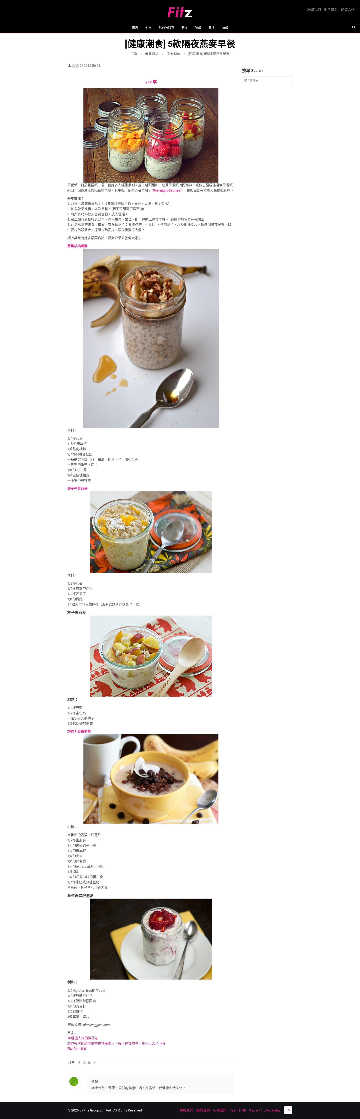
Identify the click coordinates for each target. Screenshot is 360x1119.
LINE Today (271, 1110)
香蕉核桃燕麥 (77, 246)
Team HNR (238, 1110)
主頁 (133, 54)
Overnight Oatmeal (167, 190)
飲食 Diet (173, 54)
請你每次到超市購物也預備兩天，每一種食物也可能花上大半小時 (116, 1043)
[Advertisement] (267, 146)
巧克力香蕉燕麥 (79, 732)
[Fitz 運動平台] (180, 11)
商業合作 (348, 9)
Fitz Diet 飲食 (77, 1049)
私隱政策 (219, 1110)
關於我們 (203, 1110)
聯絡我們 (314, 9)
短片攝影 (331, 9)
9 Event (254, 1110)
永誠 (75, 65)
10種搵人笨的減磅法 (82, 1038)
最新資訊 (152, 54)
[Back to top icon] (288, 1110)
